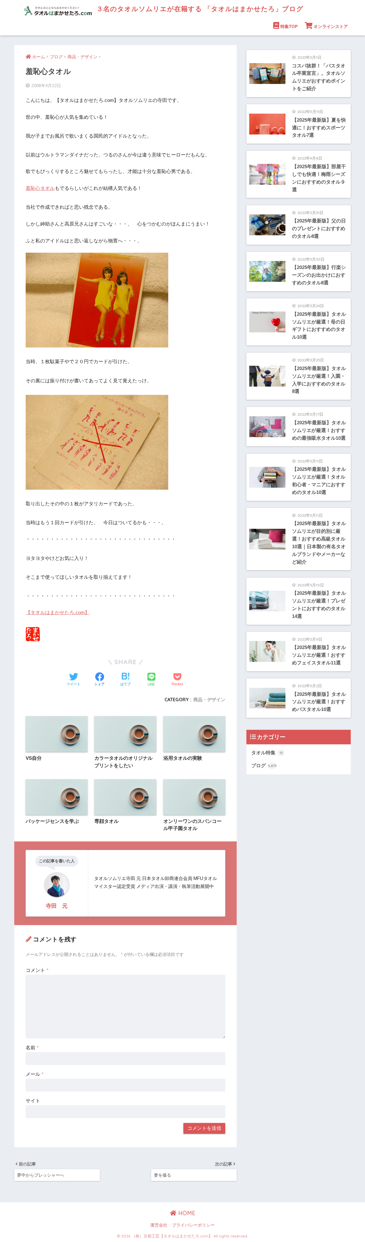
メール (35, 1074)
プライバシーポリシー (193, 1225)
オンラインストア (331, 26)
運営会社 (158, 1225)
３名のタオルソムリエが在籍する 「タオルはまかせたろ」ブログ (198, 9)
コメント (37, 970)
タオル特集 (267, 752)
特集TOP (289, 26)
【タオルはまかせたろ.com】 (58, 612)
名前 (32, 1047)
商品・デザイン (209, 699)
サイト (33, 1101)
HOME (186, 1213)
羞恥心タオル (40, 188)
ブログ (264, 765)
